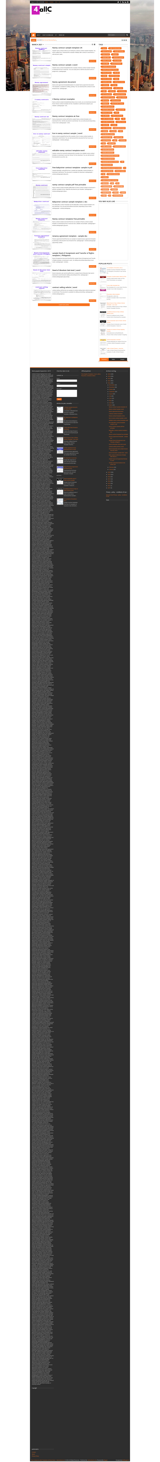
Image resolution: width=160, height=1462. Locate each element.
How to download (47, 35)
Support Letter (118, 137)
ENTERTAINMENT (116, 63)
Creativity (113, 131)
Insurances (105, 189)
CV (118, 183)
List (95, 44)
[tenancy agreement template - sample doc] (41, 242)
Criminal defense (107, 186)
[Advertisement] (94, 18)
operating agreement (108, 149)
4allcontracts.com (92, 1460)
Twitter (113, 359)
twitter (118, 2)
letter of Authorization (115, 48)
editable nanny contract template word (68, 150)
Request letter (120, 109)
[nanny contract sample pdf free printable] (41, 190)
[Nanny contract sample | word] (41, 71)
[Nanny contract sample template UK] (41, 54)
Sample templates (119, 51)
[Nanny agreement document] (41, 88)
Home (33, 35)
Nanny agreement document (64, 82)
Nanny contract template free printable (68, 219)
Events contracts (107, 79)
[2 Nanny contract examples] (41, 105)
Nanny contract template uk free (65, 116)
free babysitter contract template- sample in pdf (72, 167)
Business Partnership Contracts (110, 155)
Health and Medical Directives (110, 69)
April (110, 402)
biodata (104, 76)
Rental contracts (107, 72)
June (110, 398)
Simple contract (106, 60)
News (116, 112)
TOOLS (116, 192)
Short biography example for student (112, 168)
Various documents (117, 115)
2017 (109, 479)
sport (115, 140)
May (110, 400)
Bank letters (112, 143)
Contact (51, 2)
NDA (121, 131)
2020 (109, 472)
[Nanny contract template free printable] (41, 225)
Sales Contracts (107, 128)
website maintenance (108, 152)
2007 (109, 488)
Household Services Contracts (110, 161)
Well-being (105, 100)
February (111, 467)
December (112, 385)
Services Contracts (118, 57)
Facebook (104, 359)
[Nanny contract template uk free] (41, 122)
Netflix (104, 91)
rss (123, 2)
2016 (109, 481)
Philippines (105, 103)
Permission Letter (107, 137)
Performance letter (107, 165)
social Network (106, 140)
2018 (109, 476)
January (111, 469)
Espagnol (115, 54)
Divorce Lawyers (120, 171)
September (112, 391)
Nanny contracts (122, 97)
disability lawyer (107, 82)
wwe (104, 143)
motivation (112, 91)
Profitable (114, 189)
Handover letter (119, 186)
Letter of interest (107, 146)
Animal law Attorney (107, 171)
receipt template (118, 195)
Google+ (122, 359)
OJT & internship (107, 94)
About (46, 2)
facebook (120, 2)
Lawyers (114, 125)
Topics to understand (113, 174)
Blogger (106, 1460)
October (111, 389)
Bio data (117, 72)
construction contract (120, 146)
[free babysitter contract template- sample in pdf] (41, 173)
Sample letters (106, 57)
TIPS (117, 119)
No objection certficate (108, 134)
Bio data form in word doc (70, 458)
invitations (105, 177)
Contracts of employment (109, 66)
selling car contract (119, 82)
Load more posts (64, 304)
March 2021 (37, 44)
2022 (109, 380)
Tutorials (114, 85)
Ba (112, 183)
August (111, 394)
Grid (92, 44)
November (112, 387)
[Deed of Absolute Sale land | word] (41, 276)
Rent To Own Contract (117, 103)
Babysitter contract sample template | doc (69, 202)
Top (103, 174)
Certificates (105, 85)
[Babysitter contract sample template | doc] (41, 208)
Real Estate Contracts (108, 109)
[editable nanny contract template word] (41, 156)
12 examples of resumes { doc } (115, 267)
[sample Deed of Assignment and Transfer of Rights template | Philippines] (41, 259)
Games (116, 79)
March (111, 405)
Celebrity (105, 131)
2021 (109, 383)
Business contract (107, 112)
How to (104, 48)
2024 (109, 376)
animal (123, 192)
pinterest (128, 2)
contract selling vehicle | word (64, 287)
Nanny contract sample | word (64, 65)
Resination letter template (113, 294)
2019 (109, 474)
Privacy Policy (35, 1456)
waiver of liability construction (110, 180)
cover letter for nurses (108, 122)
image (104, 195)
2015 (109, 483)
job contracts (117, 60)
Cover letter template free (113, 285)
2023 (109, 378)
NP (122, 161)
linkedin (125, 2)
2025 (109, 374)
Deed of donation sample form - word (118, 452)
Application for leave (119, 128)
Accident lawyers (114, 76)
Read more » (92, 61)
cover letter (105, 63)
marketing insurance (120, 94)
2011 (109, 485)
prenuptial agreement (108, 106)
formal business (116, 100)
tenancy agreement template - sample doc (69, 236)
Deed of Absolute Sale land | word (66, 270)
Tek (124, 119)
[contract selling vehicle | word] (41, 293)
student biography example (114, 339)
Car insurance (122, 91)
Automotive (105, 125)
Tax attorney (106, 115)
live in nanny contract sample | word (67, 133)
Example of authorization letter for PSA (116, 276)
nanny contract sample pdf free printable (69, 185)
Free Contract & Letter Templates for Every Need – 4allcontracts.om (48, 1460)
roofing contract (121, 122)
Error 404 (61, 35)
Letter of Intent (118, 88)
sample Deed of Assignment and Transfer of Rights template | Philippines (73, 254)
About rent (105, 183)
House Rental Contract (108, 97)
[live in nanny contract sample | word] (41, 139)
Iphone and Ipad (107, 51)
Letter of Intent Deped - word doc (115, 348)
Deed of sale (106, 54)
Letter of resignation (108, 119)
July (110, 396)
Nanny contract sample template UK (67, 48)
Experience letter (107, 88)
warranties (123, 140)
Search (127, 35)
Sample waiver (106, 192)
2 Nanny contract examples (63, 99)
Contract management (108, 158)
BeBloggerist (125, 1460)
